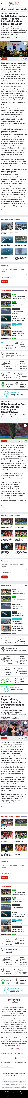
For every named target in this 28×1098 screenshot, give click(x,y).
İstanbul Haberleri (13, 13)
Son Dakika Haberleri (21, 1062)
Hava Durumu (20, 1053)
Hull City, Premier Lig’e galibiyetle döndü (19, 297)
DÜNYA (8, 1075)
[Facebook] (10, 1049)
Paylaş (4, 58)
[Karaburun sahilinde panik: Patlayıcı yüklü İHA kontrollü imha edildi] (21, 251)
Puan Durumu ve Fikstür (19, 1058)
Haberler (3, 13)
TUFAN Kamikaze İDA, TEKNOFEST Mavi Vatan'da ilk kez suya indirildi (18, 320)
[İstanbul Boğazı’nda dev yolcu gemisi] (7, 239)
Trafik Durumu (6, 1057)
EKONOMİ (11, 9)
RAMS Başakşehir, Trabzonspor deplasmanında (19, 539)
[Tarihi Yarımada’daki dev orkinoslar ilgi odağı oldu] (7, 251)
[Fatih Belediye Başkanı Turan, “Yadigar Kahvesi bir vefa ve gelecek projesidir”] (14, 49)
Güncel (14, 316)
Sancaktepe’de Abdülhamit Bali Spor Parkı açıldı (16, 356)
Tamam (19, 1096)
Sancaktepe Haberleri (11, 353)
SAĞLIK (13, 1075)
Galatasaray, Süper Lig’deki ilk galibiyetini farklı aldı (21, 552)
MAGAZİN (24, 9)
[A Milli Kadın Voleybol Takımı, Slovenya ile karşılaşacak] (7, 533)
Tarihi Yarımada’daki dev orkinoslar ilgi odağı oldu (6, 257)
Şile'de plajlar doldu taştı (17, 312)
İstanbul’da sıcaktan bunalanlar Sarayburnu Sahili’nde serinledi (18, 327)
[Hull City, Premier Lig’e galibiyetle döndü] (7, 521)
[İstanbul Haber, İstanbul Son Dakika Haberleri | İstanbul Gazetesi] (13, 4)
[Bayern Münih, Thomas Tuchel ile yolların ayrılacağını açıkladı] (14, 728)
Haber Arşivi (6, 1066)
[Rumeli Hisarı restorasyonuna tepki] (21, 239)
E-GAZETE (19, 1075)
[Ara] (25, 4)
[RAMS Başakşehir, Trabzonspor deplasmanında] (21, 533)
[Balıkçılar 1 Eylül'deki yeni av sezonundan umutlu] (21, 225)
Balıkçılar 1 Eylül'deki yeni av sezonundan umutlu (20, 231)
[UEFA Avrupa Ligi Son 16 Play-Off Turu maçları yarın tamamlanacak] (14, 431)
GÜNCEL (3, 9)
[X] (12, 1049)
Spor (14, 294)
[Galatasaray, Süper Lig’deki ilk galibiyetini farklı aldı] (21, 546)
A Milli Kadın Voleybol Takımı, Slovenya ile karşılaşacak (9, 386)
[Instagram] (15, 1049)
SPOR (17, 9)
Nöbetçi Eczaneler (7, 1053)
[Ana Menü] (1, 3)
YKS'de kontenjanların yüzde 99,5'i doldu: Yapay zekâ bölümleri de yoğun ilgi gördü (23, 376)
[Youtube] (18, 1049)
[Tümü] (26, 290)
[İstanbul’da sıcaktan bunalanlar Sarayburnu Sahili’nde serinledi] (7, 225)
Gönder (4, 281)
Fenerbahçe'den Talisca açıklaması (18, 305)
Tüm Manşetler (6, 1062)
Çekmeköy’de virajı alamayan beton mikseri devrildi (9, 347)
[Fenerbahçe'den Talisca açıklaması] (21, 521)
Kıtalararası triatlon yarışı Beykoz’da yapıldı (16, 395)
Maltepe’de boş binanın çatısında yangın (23, 366)
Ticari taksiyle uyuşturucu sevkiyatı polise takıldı (18, 334)
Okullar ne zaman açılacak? (23, 386)
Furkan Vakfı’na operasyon (23, 346)
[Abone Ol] (26, 59)
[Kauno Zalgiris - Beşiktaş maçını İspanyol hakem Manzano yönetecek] (7, 546)
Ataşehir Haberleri (17, 331)
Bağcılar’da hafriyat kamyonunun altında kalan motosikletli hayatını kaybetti (9, 366)
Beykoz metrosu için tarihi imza (8, 377)
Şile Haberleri (16, 309)
